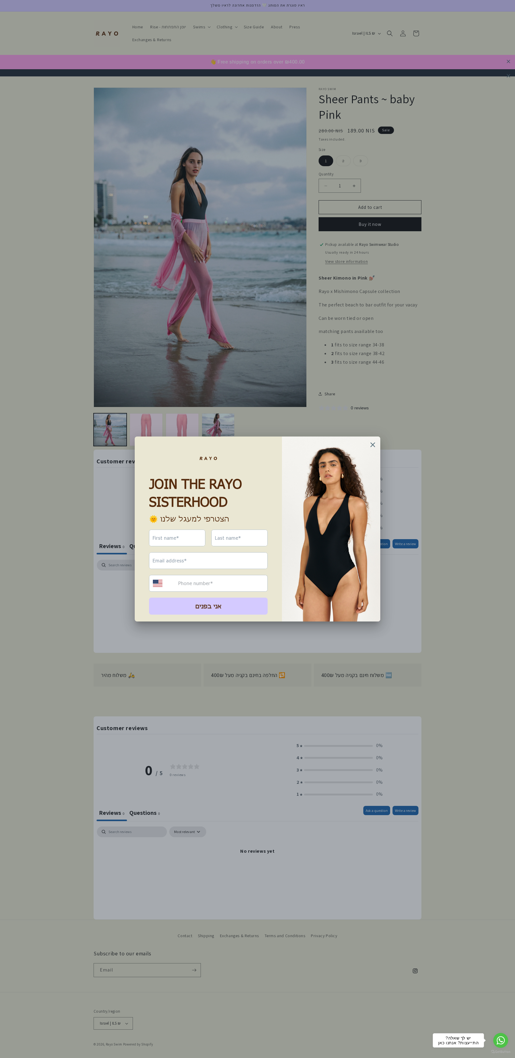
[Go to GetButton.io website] (500, 1052)
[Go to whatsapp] (500, 1040)
